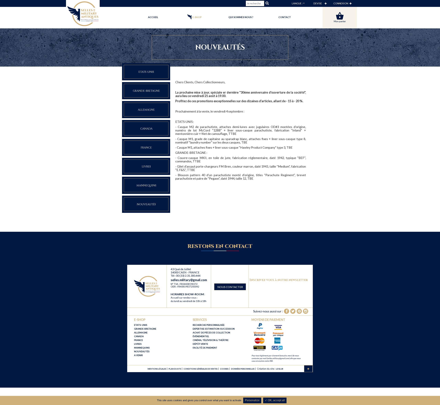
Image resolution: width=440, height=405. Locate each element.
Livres (146, 166)
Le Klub (279, 369)
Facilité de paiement (205, 347)
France (146, 148)
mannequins (146, 185)
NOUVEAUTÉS (142, 351)
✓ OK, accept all (275, 400)
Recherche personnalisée (208, 325)
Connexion (340, 3)
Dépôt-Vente (200, 344)
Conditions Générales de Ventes (201, 369)
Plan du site (175, 369)
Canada (146, 129)
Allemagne (146, 110)
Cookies (224, 369)
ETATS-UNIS (140, 325)
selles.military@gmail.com (189, 280)
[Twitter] (292, 311)
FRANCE (138, 340)
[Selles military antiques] (147, 286)
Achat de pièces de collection (211, 332)
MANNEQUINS (142, 347)
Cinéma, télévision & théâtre (210, 340)
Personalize (252, 400)
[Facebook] (286, 311)
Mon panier (340, 21)
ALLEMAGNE (140, 332)
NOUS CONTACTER (230, 287)
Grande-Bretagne (146, 91)
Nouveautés (146, 204)
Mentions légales (157, 369)
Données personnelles (243, 369)
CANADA (139, 336)
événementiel (201, 336)
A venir (138, 355)
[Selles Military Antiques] (82, 13)
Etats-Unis (146, 72)
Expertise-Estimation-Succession (214, 328)
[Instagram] (305, 311)
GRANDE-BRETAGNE (145, 328)
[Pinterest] (299, 311)
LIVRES (138, 344)
